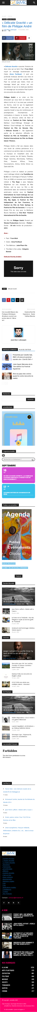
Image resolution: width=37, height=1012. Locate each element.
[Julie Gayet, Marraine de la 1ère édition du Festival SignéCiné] (7, 366)
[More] (29, 38)
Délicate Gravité (11, 66)
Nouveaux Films (11, 19)
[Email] (18, 300)
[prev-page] (3, 383)
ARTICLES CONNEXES (10, 349)
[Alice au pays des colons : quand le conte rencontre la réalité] (7, 376)
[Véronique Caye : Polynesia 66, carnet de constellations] (6, 737)
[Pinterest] (8, 300)
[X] (18, 903)
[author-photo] (18, 337)
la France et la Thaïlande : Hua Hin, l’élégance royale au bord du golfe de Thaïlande (23, 619)
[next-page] (6, 383)
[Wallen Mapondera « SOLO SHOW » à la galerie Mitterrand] (6, 720)
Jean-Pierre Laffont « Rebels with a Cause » (19, 810)
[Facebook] (4, 300)
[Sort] (3, 455)
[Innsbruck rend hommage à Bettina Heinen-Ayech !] (6, 630)
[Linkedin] (13, 300)
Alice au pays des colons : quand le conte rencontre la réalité (23, 376)
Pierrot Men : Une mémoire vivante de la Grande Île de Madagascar (18, 600)
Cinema (10, 16)
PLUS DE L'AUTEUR (25, 349)
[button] (3, 2)
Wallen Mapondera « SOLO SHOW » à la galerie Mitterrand (23, 719)
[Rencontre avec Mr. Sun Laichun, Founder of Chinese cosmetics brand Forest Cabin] (6, 665)
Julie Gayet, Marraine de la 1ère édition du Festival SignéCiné (22, 366)
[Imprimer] (22, 300)
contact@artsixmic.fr (15, 898)
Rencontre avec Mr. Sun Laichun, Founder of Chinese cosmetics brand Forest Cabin (22, 665)
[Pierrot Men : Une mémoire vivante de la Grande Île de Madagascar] (18, 596)
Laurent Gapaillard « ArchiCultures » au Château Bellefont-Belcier (23, 727)
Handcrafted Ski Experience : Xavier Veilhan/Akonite (29, 314)
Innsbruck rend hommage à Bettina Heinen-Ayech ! (23, 943)
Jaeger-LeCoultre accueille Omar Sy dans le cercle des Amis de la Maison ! (18, 653)
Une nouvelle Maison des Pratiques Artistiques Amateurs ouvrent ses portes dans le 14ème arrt (10, 316)
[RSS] (13, 903)
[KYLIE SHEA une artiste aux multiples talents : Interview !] (6, 684)
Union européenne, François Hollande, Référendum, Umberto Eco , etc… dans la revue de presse (18, 830)
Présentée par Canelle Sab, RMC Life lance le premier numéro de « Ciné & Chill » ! (23, 357)
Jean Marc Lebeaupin (10, 29)
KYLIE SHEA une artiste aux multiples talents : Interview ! (21, 683)
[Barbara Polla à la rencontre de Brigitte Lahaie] (6, 676)
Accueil (4, 16)
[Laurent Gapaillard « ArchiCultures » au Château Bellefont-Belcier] (6, 728)
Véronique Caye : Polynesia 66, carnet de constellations (21, 735)
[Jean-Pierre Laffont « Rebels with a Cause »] (6, 611)
